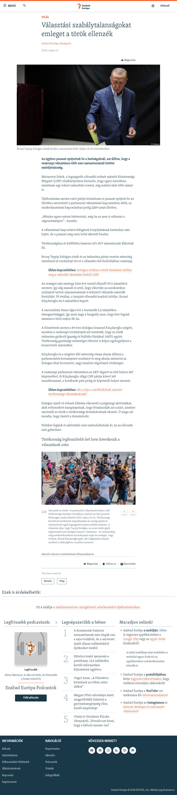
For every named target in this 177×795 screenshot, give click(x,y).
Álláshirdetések (11, 768)
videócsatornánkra (154, 695)
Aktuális (50, 755)
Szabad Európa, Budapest (56, 43)
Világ (45, 17)
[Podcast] (124, 750)
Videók (49, 768)
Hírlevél (164, 6)
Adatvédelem (9, 755)
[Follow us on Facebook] (100, 750)
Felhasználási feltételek (15, 762)
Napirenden (52, 749)
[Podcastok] (153, 5)
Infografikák (52, 775)
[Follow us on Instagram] (108, 750)
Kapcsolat (7, 775)
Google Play (131, 639)
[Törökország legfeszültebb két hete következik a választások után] (88, 478)
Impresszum (9, 781)
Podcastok (51, 762)
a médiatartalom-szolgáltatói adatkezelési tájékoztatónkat (96, 607)
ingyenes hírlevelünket (146, 679)
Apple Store (158, 639)
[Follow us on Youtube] (91, 750)
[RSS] (116, 750)
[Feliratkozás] (132, 750)
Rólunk (6, 749)
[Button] (128, 60)
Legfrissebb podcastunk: (27, 622)
